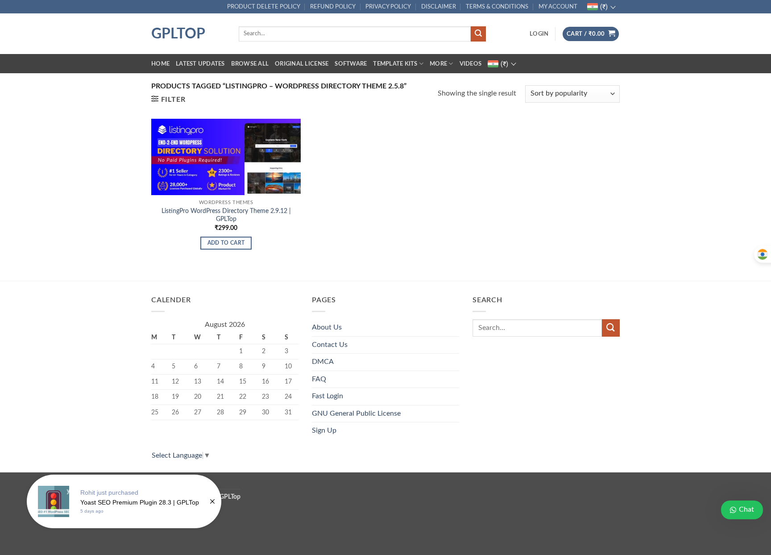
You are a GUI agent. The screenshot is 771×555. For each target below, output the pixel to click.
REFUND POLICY (333, 6)
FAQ (319, 379)
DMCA (323, 361)
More (438, 64)
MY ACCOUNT (558, 6)
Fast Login (327, 396)
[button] (539, 34)
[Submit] (478, 34)
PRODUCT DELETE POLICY (263, 6)
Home (160, 64)
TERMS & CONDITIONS (497, 6)
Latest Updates (200, 64)
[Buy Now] (124, 501)
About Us (327, 327)
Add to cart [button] (226, 243)
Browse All (250, 64)
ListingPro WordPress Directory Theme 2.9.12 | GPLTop (226, 215)
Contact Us (330, 344)
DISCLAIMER (438, 6)
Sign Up (324, 430)
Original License (301, 64)
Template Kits (395, 64)
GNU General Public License (356, 413)
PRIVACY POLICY (388, 6)
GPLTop (178, 34)
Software (351, 64)
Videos (471, 64)
